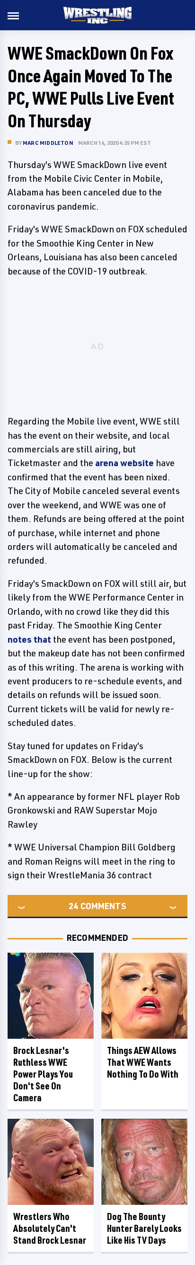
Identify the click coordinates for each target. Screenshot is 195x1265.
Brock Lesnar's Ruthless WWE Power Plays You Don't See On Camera (43, 1074)
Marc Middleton (48, 142)
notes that (29, 639)
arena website (124, 463)
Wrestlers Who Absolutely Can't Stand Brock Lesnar (49, 1228)
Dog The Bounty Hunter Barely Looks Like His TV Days (144, 1228)
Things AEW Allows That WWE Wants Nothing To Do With (142, 1062)
